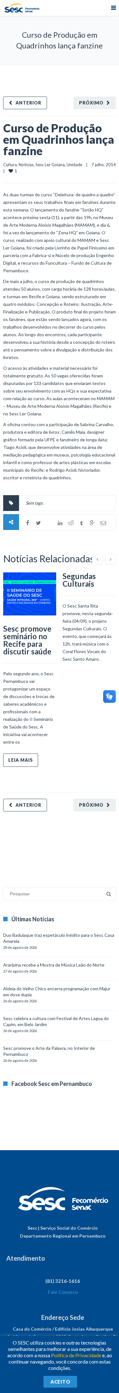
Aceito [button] (60, 1381)
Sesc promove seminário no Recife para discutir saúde (27, 640)
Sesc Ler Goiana (50, 164)
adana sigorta (51, 846)
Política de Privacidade (76, 1355)
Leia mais (20, 760)
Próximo (91, 102)
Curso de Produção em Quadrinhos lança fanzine (58, 139)
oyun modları (78, 846)
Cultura (10, 164)
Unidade (74, 164)
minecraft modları (20, 846)
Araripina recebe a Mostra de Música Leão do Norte (53, 965)
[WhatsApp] (49, 523)
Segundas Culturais (79, 579)
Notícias (26, 164)
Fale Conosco (63, 1292)
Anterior (28, 102)
